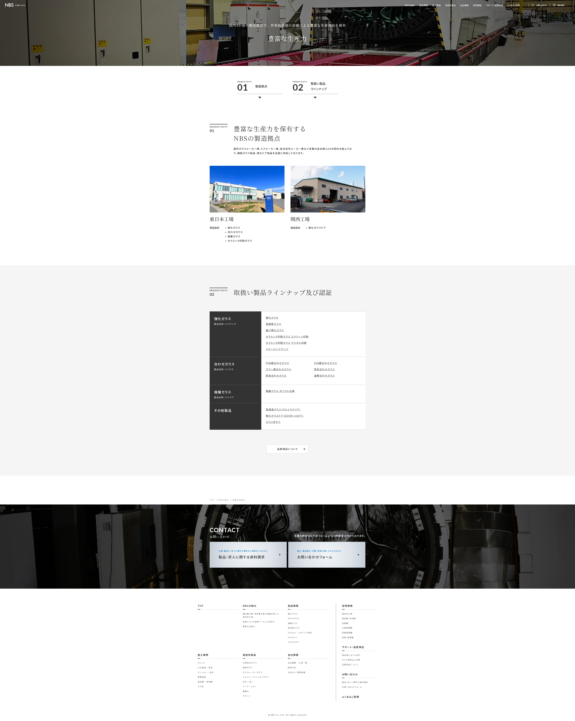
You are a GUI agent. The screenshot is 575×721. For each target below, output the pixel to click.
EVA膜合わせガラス (325, 363)
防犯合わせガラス (324, 369)
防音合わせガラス (276, 375)
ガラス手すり (273, 422)
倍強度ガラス (273, 324)
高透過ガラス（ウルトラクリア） (283, 409)
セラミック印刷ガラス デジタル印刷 (286, 343)
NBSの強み (223, 499)
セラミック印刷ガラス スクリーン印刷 (287, 336)
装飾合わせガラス (324, 375)
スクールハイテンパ (277, 349)
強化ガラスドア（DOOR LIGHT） (285, 415)
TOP (212, 499)
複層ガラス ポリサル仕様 (280, 391)
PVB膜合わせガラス (277, 363)
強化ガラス (272, 317)
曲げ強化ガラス (275, 330)
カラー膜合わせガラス (278, 369)
